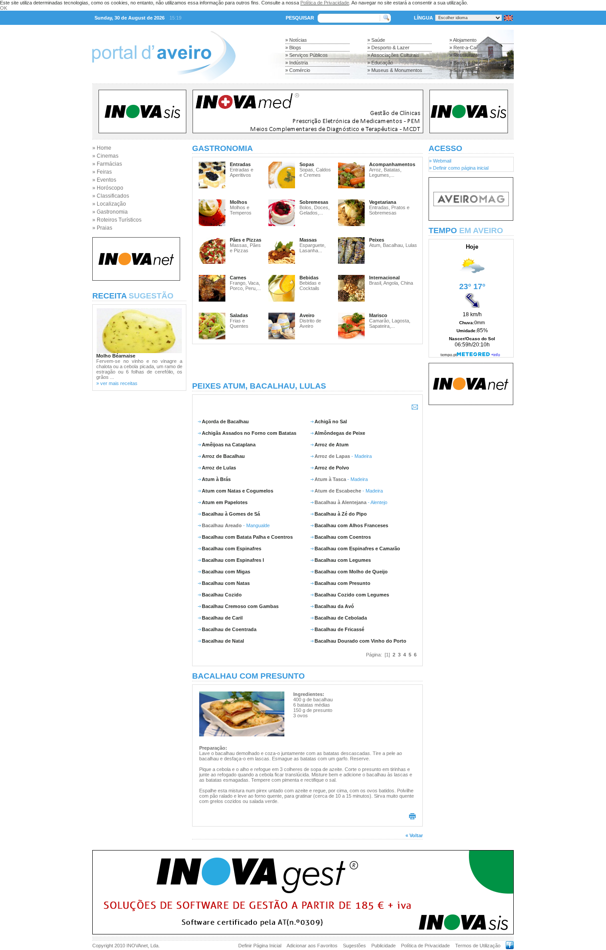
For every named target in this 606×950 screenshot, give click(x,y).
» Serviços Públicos (306, 55)
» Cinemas (105, 156)
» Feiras (102, 172)
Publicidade (383, 945)
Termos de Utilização (477, 945)
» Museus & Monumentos (394, 70)
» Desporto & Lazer (388, 47)
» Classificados (110, 196)
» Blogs (293, 47)
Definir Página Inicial (259, 945)
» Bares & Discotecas (472, 62)
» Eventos (104, 180)
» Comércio (297, 70)
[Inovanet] (136, 279)
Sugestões (354, 945)
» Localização (109, 204)
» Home (101, 148)
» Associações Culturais (393, 55)
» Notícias (296, 40)
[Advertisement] (307, 363)
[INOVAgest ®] (303, 932)
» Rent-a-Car (463, 47)
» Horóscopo (107, 188)
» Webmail (440, 160)
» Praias (102, 228)
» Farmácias (107, 164)
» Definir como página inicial (458, 168)
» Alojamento (462, 40)
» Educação (380, 62)
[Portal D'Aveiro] (164, 80)
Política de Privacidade (324, 2)
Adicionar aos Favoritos (312, 945)
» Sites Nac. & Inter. (470, 70)
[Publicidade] (471, 219)
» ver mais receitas (117, 383)
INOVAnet (137, 945)
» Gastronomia (110, 212)
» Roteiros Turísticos (117, 220)
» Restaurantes (466, 55)
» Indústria (296, 62)
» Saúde (376, 40)
